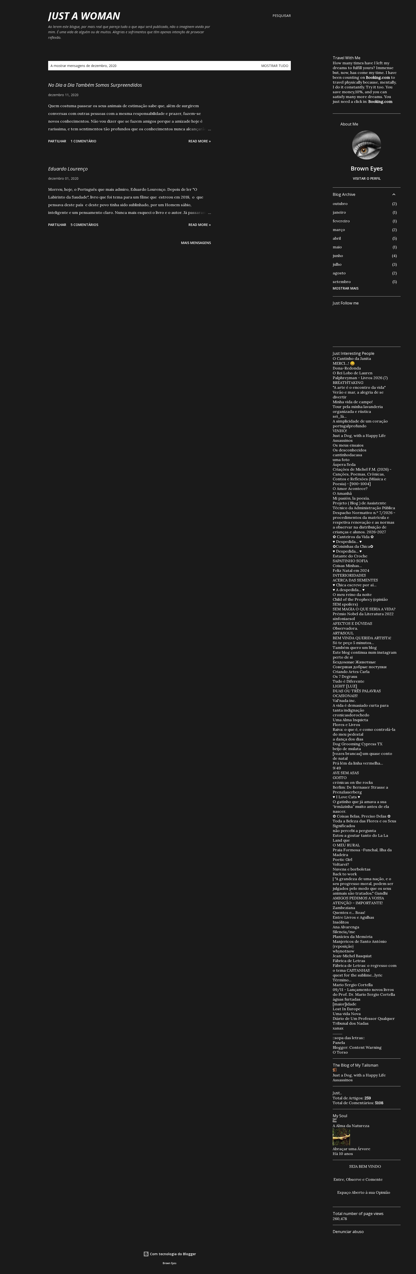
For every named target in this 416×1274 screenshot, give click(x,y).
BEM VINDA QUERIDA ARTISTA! (362, 637)
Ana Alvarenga (346, 926)
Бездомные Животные (354, 662)
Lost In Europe (346, 1008)
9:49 (337, 768)
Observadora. (345, 628)
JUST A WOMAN (84, 15)
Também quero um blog (355, 647)
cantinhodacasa (347, 454)
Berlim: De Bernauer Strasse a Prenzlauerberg (360, 789)
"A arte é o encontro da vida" (359, 387)
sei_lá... (340, 416)
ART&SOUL (343, 633)
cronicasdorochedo (351, 715)
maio (337, 246)
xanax (338, 1028)
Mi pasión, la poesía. (351, 498)
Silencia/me (344, 931)
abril (337, 238)
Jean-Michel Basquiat (352, 955)
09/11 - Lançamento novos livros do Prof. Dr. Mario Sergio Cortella (364, 992)
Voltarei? (341, 864)
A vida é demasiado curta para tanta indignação (361, 708)
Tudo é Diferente (348, 681)
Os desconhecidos (349, 450)
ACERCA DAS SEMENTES (355, 580)
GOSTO (340, 777)
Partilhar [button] (57, 141)
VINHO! (340, 430)
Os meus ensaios (348, 445)
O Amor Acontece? (350, 488)
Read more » (199, 141)
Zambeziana (344, 907)
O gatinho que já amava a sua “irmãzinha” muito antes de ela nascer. (361, 806)
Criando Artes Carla (351, 671)
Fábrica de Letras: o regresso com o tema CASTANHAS (364, 968)
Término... (342, 979)
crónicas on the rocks (353, 782)
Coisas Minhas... (347, 565)
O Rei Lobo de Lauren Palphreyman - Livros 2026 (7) (360, 375)
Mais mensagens (196, 242)
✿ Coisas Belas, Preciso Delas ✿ (361, 816)
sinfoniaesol (344, 618)
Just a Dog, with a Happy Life (359, 435)
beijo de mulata (347, 748)
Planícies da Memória (352, 936)
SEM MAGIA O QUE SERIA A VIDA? (364, 609)
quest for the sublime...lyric (358, 975)
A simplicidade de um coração (360, 421)
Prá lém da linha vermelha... (358, 763)
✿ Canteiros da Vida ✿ (353, 536)
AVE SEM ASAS (346, 772)
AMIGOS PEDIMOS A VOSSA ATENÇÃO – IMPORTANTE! (358, 900)
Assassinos (343, 440)
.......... (337, 1032)
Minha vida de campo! (353, 401)
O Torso (340, 1052)
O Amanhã (342, 493)
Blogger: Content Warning (357, 1047)
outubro (340, 203)
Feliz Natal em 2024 (351, 570)
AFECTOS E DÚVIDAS (352, 623)
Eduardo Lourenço (68, 168)
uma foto (341, 459)
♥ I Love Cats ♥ (346, 796)
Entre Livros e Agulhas (353, 917)
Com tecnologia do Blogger (172, 1254)
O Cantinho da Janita (352, 358)
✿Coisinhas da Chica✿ (353, 546)
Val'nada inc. (344, 700)
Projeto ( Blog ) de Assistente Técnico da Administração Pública (364, 505)
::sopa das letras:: (349, 1037)
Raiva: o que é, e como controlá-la (364, 729)
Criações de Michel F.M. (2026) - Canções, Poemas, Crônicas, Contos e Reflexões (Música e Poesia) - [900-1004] (362, 476)
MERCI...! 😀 (344, 363)
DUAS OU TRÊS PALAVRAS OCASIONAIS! (357, 693)
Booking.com (378, 77)
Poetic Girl (342, 859)
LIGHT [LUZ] (345, 686)
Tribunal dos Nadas (351, 1023)
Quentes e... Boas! (349, 912)
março (339, 229)
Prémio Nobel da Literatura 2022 (363, 613)
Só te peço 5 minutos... (353, 642)
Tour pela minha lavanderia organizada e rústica (358, 409)
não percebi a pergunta (354, 830)
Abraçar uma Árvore (351, 1148)
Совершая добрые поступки (360, 666)
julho (337, 264)
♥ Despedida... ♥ (347, 541)
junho (338, 255)
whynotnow (343, 951)
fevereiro (341, 220)
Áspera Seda (344, 464)
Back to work (345, 873)
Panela (339, 1042)
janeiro (339, 212)
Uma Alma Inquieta (350, 719)
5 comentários (84, 224)
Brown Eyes (367, 168)
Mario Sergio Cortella (353, 984)
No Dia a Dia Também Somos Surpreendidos (95, 85)
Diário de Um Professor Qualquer (364, 1018)
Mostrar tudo (274, 65)
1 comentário (83, 141)
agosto (339, 273)
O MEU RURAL (346, 845)
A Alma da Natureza (351, 1125)
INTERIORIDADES (349, 575)
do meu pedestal (348, 734)
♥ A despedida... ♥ (349, 589)
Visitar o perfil (367, 178)
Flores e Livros (346, 724)
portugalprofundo (349, 425)
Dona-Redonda (347, 368)
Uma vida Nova (347, 1013)
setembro (342, 281)
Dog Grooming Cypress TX (357, 743)
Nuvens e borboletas (351, 869)
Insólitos (341, 922)
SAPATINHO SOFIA (350, 560)
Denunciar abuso (348, 1231)
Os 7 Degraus (345, 676)
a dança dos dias (348, 739)
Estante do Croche (350, 556)
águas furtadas (346, 999)
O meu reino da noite (352, 594)
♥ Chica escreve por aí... (355, 584)
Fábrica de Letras (349, 960)
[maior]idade (344, 1004)
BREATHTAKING (348, 382)
